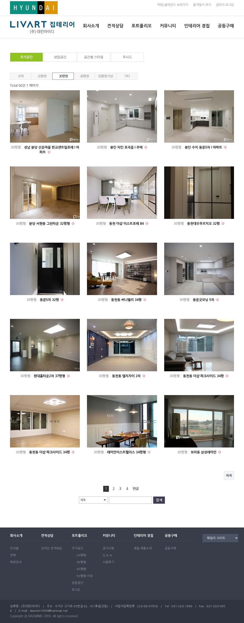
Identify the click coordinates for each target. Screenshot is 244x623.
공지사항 (108, 548)
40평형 (84, 76)
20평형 (42, 76)
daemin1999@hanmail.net (49, 610)
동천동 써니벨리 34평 (126, 299)
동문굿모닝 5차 (204, 299)
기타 (126, 76)
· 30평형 (80, 562)
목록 (229, 475)
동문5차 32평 (50, 299)
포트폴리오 (142, 26)
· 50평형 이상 (84, 576)
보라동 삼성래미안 (204, 452)
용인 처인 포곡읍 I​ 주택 (126, 147)
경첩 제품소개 (143, 548)
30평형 (63, 76)
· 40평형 (80, 569)
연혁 (13, 555)
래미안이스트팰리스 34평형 (127, 452)
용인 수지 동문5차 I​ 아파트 (204, 147)
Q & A (107, 555)
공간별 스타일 (93, 57)
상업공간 (60, 57)
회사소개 (91, 26)
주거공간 (26, 57)
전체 (20, 76)
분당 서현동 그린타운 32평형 (50, 223)
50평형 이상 (105, 76)
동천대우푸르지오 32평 (204, 223)
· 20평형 (80, 555)
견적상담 (115, 26)
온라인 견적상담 (51, 548)
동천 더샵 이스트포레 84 (127, 223)
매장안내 (15, 562)
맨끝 (136, 488)
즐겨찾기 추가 (202, 4)
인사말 (14, 548)
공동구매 (226, 26)
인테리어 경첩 (197, 26)
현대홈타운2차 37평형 (50, 376)
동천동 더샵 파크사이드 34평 (204, 376)
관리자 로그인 (225, 4)
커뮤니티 (168, 26)
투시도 (127, 57)
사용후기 (108, 562)
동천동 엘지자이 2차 (127, 376)
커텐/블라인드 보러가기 (172, 4)
